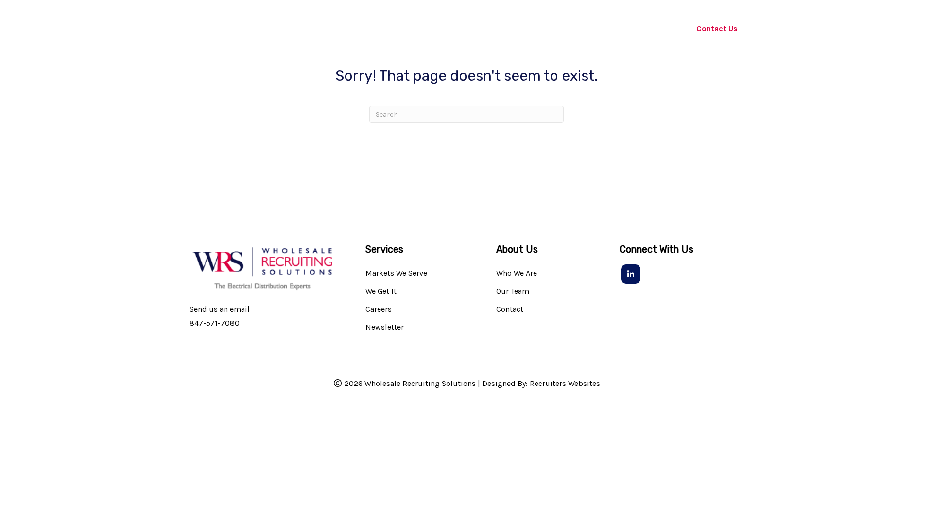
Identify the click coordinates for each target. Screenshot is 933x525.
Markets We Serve (396, 273)
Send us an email (220, 309)
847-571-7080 (215, 323)
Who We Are (516, 273)
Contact (509, 309)
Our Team (512, 291)
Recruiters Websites (565, 383)
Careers (378, 309)
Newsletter (384, 327)
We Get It (381, 291)
